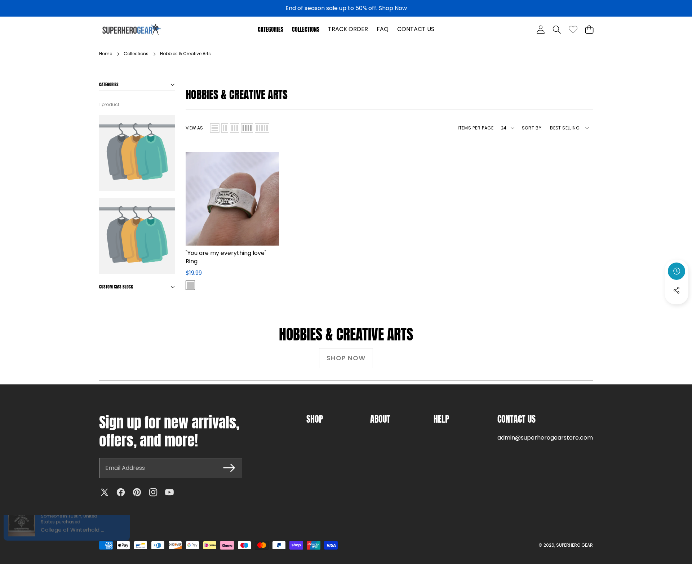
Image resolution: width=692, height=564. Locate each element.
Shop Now (393, 8)
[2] (224, 128)
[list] (214, 128)
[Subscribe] (229, 468)
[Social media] (676, 290)
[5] (262, 128)
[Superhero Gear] (131, 29)
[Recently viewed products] (676, 271)
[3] (234, 128)
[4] (247, 128)
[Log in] (540, 29)
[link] (573, 29)
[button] (557, 29)
